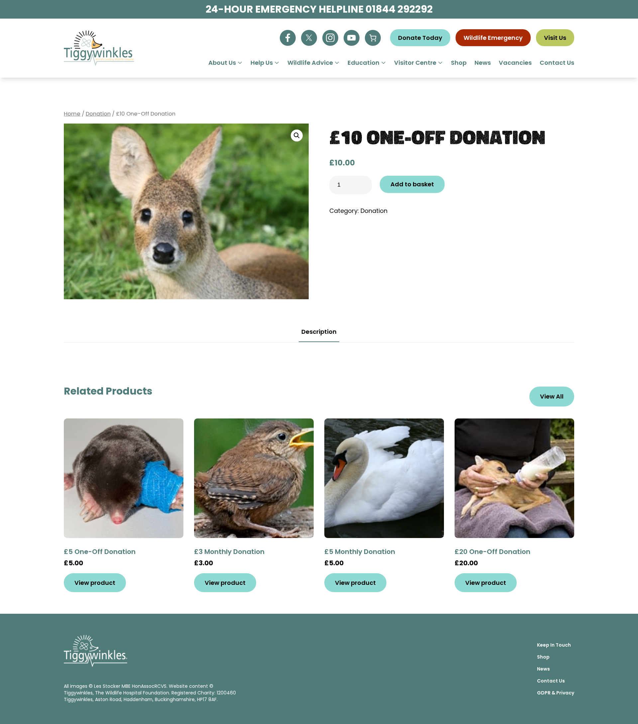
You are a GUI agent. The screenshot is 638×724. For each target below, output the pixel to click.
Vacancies (515, 62)
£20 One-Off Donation (492, 551)
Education (363, 62)
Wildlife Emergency (493, 38)
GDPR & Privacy (555, 692)
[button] (297, 135)
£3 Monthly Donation (229, 551)
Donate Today (420, 38)
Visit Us (555, 38)
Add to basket (412, 184)
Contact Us (557, 62)
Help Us (262, 62)
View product (94, 583)
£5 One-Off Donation (100, 551)
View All (552, 396)
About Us (222, 62)
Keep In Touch (554, 645)
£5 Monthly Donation (359, 551)
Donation (98, 114)
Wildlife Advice (310, 62)
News (483, 62)
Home (72, 114)
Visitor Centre (415, 62)
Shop (459, 62)
